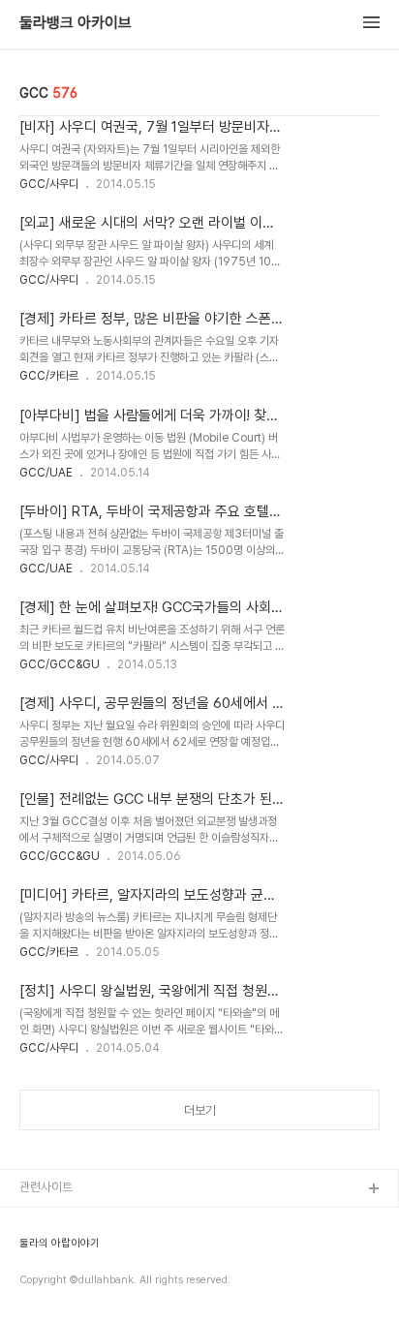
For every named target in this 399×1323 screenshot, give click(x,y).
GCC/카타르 (48, 376)
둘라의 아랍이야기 (59, 1243)
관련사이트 (46, 1187)
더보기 (200, 1110)
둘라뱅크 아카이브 (75, 23)
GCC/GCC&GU (59, 664)
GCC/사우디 (48, 184)
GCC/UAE (46, 472)
